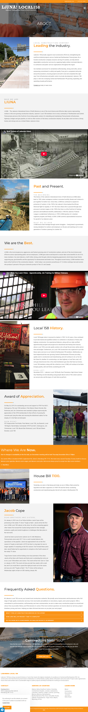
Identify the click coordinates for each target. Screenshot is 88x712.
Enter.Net (46, 708)
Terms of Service (79, 708)
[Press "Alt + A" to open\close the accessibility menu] (2, 710)
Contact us (37, 85)
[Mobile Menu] (85, 8)
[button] (44, 656)
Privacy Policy (70, 708)
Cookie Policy (6, 702)
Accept (7, 707)
